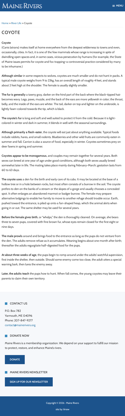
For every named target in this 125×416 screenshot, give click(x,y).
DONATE (15, 359)
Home (5, 23)
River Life (16, 23)
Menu (119, 5)
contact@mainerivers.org (20, 325)
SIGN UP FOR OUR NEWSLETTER (29, 381)
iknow (66, 409)
